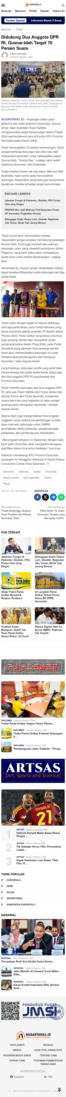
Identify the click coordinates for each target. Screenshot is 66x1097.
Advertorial (15, 898)
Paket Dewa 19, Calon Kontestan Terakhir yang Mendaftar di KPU (51, 512)
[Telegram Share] (53, 497)
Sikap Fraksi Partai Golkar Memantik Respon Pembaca (12, 595)
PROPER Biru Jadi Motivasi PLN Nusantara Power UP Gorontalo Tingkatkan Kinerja (32, 211)
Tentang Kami (48, 1055)
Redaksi (48, 1045)
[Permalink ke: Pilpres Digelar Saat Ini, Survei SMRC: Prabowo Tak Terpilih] (50, 615)
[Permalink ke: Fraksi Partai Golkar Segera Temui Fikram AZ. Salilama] (33, 699)
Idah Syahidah (31, 477)
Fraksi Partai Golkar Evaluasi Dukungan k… (38, 735)
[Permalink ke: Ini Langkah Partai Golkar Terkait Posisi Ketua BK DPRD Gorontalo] (50, 580)
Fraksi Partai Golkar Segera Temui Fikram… (28, 723)
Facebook (19, 1076)
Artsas (20, 829)
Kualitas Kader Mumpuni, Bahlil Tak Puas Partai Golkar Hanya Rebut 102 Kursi (15, 631)
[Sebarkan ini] (37, 497)
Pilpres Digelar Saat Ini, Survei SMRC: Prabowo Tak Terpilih (49, 630)
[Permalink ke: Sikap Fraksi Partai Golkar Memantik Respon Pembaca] (16, 580)
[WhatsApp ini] (61, 497)
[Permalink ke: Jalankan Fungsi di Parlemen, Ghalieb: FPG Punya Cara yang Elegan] (16, 545)
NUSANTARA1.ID (12, 119)
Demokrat (8, 471)
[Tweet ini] (45, 497)
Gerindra (24, 471)
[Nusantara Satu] (33, 5)
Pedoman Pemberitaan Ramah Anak (48, 1062)
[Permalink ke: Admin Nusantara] (4, 55)
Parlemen (6, 720)
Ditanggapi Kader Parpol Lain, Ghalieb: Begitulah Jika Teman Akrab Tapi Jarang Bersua (32, 220)
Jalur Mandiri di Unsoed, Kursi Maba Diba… (36, 973)
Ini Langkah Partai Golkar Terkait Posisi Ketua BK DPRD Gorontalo (47, 596)
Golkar (37, 471)
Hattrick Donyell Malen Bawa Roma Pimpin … (38, 834)
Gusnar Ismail (11, 477)
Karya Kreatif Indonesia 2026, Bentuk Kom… (36, 986)
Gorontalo (51, 471)
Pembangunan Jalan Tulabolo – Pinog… (38, 748)
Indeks (17, 1050)
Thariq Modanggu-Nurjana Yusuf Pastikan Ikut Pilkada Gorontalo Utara (16, 512)
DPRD (10, 886)
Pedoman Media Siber (17, 1055)
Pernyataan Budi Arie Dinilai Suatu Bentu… (28, 961)
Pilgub (6, 483)
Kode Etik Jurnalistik (48, 1050)
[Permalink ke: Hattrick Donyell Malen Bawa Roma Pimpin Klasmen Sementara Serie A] (33, 807)
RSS (50, 1076)
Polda (10, 892)
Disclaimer (17, 1045)
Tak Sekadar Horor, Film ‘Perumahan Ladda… (38, 848)
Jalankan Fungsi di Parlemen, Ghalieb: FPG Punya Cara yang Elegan (15, 561)
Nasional (6, 958)
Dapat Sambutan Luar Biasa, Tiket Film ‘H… (37, 862)
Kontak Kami (17, 1060)
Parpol (47, 477)
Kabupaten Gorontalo (21, 904)
